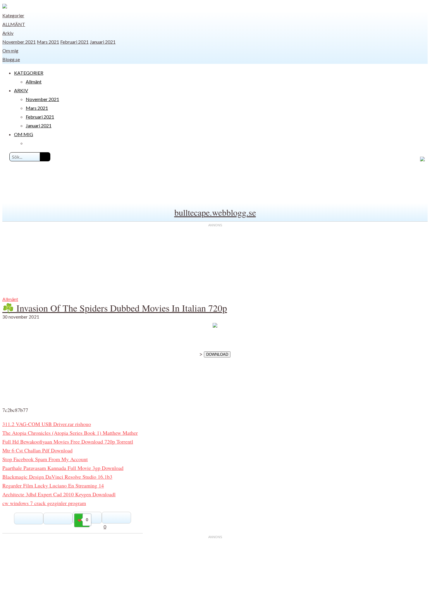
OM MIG (23, 134)
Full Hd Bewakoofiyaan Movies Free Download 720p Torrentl (67, 441)
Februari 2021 (74, 42)
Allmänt (13, 24)
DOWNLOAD (217, 354)
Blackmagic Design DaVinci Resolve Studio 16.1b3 (57, 476)
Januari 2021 (103, 42)
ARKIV (21, 90)
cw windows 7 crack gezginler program (44, 503)
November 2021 (19, 42)
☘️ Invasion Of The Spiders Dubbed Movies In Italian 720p (114, 308)
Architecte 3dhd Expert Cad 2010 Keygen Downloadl (59, 494)
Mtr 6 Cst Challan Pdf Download (37, 450)
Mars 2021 (48, 42)
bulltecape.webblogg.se (215, 212)
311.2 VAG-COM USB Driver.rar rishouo (46, 423)
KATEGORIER (28, 73)
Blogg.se (11, 59)
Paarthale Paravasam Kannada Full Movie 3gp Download (62, 467)
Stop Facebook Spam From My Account (45, 459)
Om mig (10, 50)
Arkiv (7, 33)
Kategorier (13, 15)
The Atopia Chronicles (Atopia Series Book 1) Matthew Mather (70, 432)
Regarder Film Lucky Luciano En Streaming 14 (53, 485)
